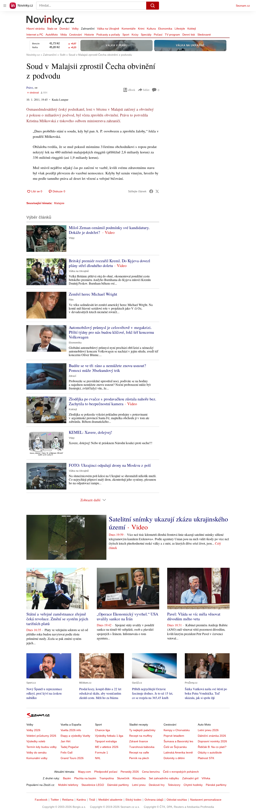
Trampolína (106, 778)
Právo (29, 87)
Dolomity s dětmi (174, 758)
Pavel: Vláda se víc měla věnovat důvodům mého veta (193, 616)
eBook (131, 90)
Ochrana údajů (154, 799)
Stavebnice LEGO (92, 784)
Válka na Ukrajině (108, 28)
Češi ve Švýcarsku (175, 746)
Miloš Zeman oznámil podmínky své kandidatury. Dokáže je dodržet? (109, 230)
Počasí (158, 34)
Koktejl (191, 28)
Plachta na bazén (85, 778)
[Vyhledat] (152, 6)
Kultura (151, 28)
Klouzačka (139, 778)
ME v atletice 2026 (106, 746)
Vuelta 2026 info (71, 730)
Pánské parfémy (216, 784)
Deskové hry (157, 784)
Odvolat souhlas (177, 799)
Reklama (67, 799)
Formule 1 (101, 752)
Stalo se (52, 28)
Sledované (204, 34)
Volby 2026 (33, 730)
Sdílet (146, 90)
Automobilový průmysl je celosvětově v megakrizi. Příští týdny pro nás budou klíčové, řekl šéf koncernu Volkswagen (111, 332)
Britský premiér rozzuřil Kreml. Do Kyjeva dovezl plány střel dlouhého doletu (109, 263)
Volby (75, 28)
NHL (98, 758)
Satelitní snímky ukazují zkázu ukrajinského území (168, 522)
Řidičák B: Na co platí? (212, 746)
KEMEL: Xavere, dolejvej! (90, 432)
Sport (125, 34)
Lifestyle (180, 28)
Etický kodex (133, 799)
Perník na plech (139, 758)
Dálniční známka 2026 (212, 735)
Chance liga (102, 730)
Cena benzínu (151, 771)
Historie (89, 34)
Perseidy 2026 (130, 771)
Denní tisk (188, 34)
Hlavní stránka (35, 28)
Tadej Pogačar (70, 746)
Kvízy (135, 34)
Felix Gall (66, 752)
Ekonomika (165, 28)
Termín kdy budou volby (41, 746)
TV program (172, 34)
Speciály (146, 34)
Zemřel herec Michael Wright (93, 294)
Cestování (75, 34)
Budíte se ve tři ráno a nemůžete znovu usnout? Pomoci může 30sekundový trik (107, 368)
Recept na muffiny (140, 735)
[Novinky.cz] (50, 20)
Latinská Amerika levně (178, 752)
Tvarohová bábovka (141, 746)
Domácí (64, 28)
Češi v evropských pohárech (181, 771)
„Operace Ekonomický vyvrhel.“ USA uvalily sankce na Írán (127, 616)
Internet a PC (34, 34)
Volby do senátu (36, 752)
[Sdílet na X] (157, 191)
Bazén (67, 778)
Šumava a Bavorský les (178, 741)
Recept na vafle (139, 752)
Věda (63, 34)
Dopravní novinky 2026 (212, 741)
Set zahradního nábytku (164, 778)
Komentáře (129, 28)
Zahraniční (88, 28)
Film (71, 299)
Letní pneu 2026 (208, 730)
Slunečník (123, 778)
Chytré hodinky (193, 784)
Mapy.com (84, 771)
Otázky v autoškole (210, 752)
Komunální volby (36, 758)
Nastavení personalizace (205, 799)
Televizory (174, 784)
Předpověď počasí (105, 771)
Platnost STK (206, 758)
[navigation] (5, 5)
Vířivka (206, 778)
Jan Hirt (65, 741)
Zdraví (72, 376)
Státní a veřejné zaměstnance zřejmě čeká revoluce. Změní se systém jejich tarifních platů (57, 618)
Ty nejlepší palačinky (142, 730)
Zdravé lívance (138, 741)
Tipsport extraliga (106, 741)
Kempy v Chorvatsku (177, 730)
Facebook (41, 799)
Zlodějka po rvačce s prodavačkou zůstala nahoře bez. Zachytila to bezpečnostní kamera (112, 401)
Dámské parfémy (118, 784)
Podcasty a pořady (108, 34)
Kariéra (81, 799)
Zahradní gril (190, 778)
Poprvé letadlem (174, 735)
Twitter (55, 799)
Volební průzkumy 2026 (41, 735)
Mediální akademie (110, 799)
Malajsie (59, 203)
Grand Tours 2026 (72, 758)
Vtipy (72, 238)
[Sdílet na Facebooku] (151, 191)
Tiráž (92, 799)
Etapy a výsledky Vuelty (75, 735)
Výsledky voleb (35, 741)
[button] (46, 238)
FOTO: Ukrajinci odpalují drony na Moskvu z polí (110, 465)
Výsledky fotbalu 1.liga (109, 735)
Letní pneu (139, 784)
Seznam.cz (243, 5)
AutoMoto (52, 34)
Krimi (141, 28)
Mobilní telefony (68, 784)
